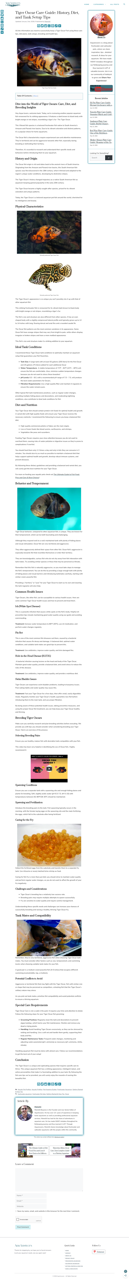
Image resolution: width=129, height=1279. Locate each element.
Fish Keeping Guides (50, 1090)
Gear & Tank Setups (71, 1268)
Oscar (67, 1094)
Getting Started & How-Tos (55, 1094)
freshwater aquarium (25, 1094)
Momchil (37, 1107)
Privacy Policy (70, 1258)
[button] (124, 4)
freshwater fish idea (39, 1094)
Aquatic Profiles (37, 1090)
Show (35, 96)
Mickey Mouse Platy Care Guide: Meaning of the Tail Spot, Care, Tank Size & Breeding (101, 144)
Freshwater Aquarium (64, 1090)
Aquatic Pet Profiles (24, 1090)
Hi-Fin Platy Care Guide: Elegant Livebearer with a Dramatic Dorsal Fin (101, 105)
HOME (86, 4)
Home (67, 1250)
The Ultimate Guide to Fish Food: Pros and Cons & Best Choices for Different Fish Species (38, 1151)
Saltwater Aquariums (72, 1263)
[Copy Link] (56, 26)
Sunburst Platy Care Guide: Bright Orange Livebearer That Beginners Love (101, 125)
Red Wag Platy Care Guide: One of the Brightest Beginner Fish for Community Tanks (101, 134)
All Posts (114, 4)
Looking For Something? (99, 153)
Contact (68, 1253)
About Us (101, 37)
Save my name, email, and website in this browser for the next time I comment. (48, 1211)
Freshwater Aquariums (72, 1261)
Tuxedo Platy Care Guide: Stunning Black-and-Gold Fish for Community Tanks (101, 114)
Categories (99, 4)
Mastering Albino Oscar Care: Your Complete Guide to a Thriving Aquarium (60, 1150)
